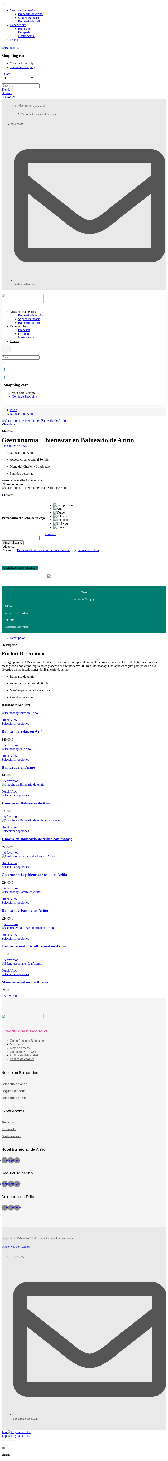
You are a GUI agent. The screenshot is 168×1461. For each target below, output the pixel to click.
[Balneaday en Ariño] (16, 749)
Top (5, 1432)
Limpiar (50, 534)
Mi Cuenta (17, 1044)
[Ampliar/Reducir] (3, 1440)
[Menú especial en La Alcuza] (22, 963)
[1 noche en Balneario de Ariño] (23, 784)
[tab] (88, 638)
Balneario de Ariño (22, 413)
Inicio (13, 410)
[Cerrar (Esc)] (15, 1440)
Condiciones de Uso (23, 1051)
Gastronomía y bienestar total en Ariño (34, 875)
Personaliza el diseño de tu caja (23, 518)
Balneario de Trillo (14, 1098)
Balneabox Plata (88, 550)
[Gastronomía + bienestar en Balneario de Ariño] (3, 554)
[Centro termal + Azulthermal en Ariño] (28, 928)
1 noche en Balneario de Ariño (27, 803)
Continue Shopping (22, 67)
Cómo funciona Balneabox (27, 1040)
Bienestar (48, 550)
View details (10, 424)
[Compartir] (11, 1440)
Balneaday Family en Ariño (25, 910)
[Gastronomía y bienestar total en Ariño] (28, 856)
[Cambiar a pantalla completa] (7, 1440)
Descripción (17, 638)
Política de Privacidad (24, 1055)
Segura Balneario (14, 1091)
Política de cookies (22, 1059)
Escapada (9, 1129)
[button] (20, 568)
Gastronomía (62, 550)
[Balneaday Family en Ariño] (21, 892)
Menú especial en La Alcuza (25, 982)
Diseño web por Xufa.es (16, 1246)
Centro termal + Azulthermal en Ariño (34, 946)
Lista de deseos (20, 1048)
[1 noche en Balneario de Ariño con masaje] (31, 820)
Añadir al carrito (12, 542)
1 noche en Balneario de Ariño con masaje (37, 839)
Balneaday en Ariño (18, 767)
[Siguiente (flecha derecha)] (7, 1444)
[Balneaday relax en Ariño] (20, 713)
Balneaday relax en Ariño (23, 731)
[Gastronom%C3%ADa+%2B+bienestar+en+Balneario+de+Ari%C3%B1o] (5, 554)
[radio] (63, 505)
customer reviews (14, 445)
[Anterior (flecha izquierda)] (3, 1444)
